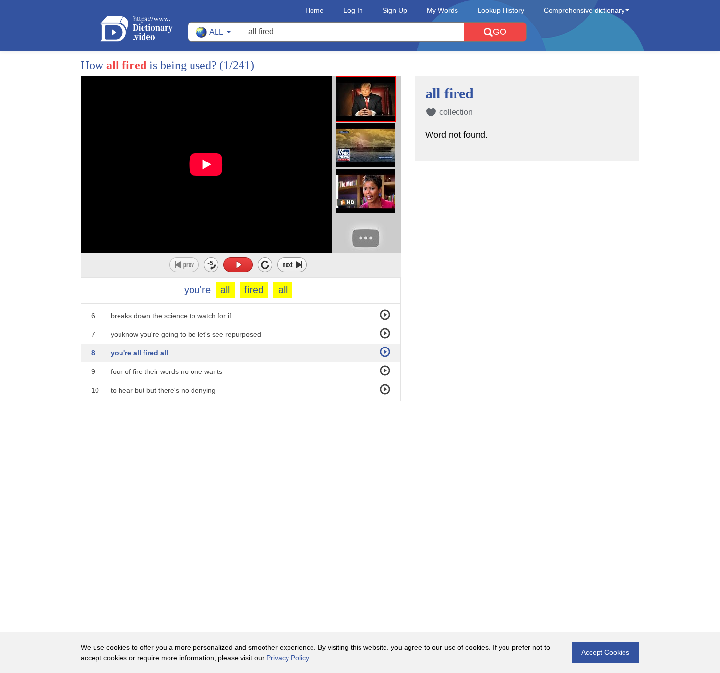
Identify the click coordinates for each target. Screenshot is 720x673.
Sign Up (395, 10)
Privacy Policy (287, 658)
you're (197, 289)
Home (314, 10)
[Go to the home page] (144, 29)
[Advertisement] (360, 465)
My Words (442, 10)
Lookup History (501, 10)
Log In (353, 10)
